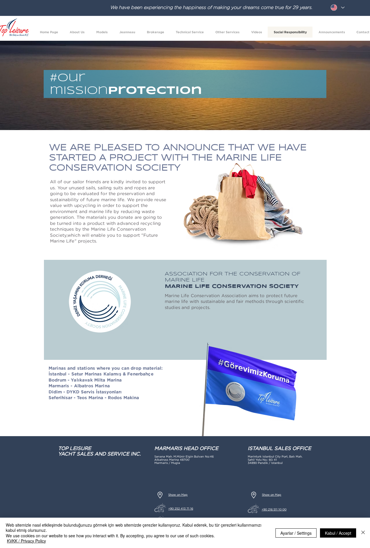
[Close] (363, 532)
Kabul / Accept (338, 533)
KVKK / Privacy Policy (26, 541)
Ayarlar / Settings (296, 533)
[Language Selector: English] (337, 7)
